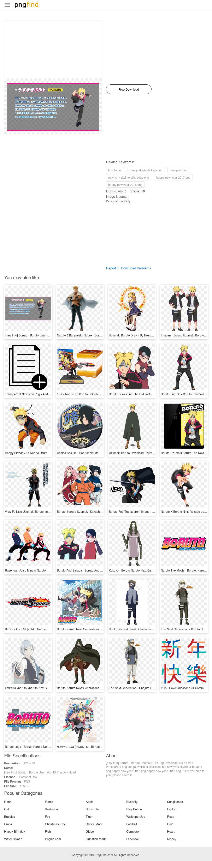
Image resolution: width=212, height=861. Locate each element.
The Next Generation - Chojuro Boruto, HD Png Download (147, 688)
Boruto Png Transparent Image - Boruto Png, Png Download (148, 511)
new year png (179, 170)
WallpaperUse (135, 816)
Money (171, 839)
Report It (112, 268)
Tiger (89, 816)
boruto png (115, 170)
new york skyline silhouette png (128, 177)
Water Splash (13, 839)
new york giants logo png (146, 170)
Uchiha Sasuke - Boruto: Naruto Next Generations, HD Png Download (102, 453)
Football (131, 824)
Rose (170, 816)
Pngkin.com (53, 839)
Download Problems (136, 268)
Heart (8, 801)
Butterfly (132, 801)
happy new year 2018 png (125, 185)
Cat (6, 809)
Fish (48, 831)
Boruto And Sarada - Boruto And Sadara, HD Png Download (96, 570)
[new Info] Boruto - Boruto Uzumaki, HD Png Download (41, 335)
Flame (49, 801)
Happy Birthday (14, 831)
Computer (133, 831)
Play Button (134, 809)
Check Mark (94, 824)
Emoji (8, 824)
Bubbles (9, 816)
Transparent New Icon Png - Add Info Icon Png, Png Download (46, 394)
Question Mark (96, 839)
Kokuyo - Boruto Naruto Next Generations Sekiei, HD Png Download (153, 570)
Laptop (171, 809)
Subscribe (92, 809)
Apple (89, 801)
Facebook (133, 839)
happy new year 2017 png (173, 177)
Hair (170, 824)
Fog (47, 816)
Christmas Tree (55, 824)
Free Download (129, 89)
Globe (90, 831)
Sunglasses (175, 801)
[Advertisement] (53, 49)
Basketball (52, 809)
